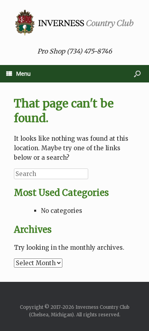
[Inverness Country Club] (74, 23)
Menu (23, 73)
